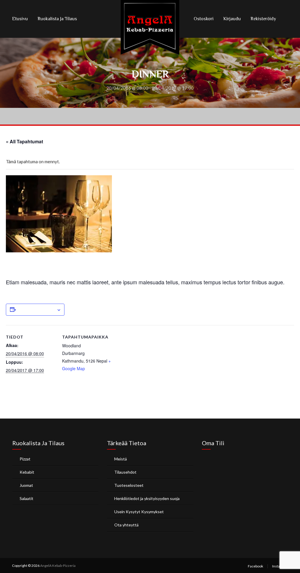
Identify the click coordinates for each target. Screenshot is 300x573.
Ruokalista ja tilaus (57, 18)
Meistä (120, 458)
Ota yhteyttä (126, 524)
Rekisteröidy (263, 18)
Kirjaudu (232, 18)
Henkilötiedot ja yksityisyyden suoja (147, 498)
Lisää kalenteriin (36, 310)
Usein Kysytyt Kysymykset (139, 511)
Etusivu (20, 18)
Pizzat (25, 458)
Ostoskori (204, 18)
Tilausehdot (125, 472)
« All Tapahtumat (24, 141)
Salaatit (26, 498)
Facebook (255, 566)
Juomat (26, 485)
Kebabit (27, 472)
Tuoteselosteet (129, 485)
